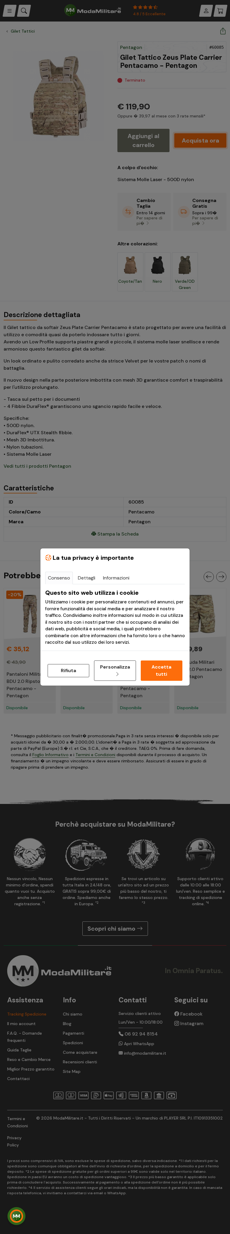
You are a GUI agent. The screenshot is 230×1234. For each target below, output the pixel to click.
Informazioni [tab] (116, 578)
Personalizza (115, 667)
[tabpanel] (115, 617)
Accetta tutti (161, 670)
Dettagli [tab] (86, 578)
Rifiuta (68, 670)
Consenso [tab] (59, 578)
